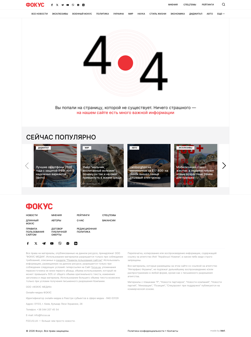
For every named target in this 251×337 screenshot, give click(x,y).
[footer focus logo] (39, 206)
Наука (141, 13)
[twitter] (36, 243)
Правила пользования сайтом (35, 231)
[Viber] (73, 5)
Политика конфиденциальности (146, 330)
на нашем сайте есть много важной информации (125, 112)
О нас (80, 220)
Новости (32, 215)
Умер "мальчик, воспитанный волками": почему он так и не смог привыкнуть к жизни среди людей (102, 174)
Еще (219, 13)
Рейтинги (208, 4)
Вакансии (108, 220)
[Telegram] (62, 5)
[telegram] (44, 243)
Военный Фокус (82, 13)
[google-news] (67, 243)
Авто (210, 13)
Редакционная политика (87, 230)
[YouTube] (67, 5)
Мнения (173, 4)
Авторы (56, 220)
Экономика (178, 13)
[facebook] (28, 243)
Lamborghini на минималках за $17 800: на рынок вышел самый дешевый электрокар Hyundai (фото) (149, 174)
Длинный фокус (32, 222)
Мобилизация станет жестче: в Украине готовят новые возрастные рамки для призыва (195, 172)
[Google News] (78, 5)
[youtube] (52, 243)
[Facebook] (52, 5)
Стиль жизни (157, 13)
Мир (130, 13)
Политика (102, 13)
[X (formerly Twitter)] (57, 5)
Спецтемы (189, 4)
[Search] (223, 4)
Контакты (172, 330)
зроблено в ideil (218, 331)
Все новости (40, 13)
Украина (118, 13)
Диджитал (195, 13)
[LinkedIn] (83, 5)
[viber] (60, 243)
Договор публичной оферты (59, 231)
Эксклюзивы (60, 13)
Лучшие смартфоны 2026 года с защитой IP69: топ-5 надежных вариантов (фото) (55, 172)
